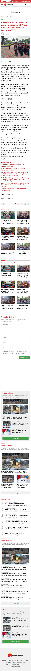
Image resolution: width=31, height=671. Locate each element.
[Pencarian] (29, 4)
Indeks (4, 660)
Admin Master (8, 33)
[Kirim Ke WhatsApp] (28, 204)
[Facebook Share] (15, 204)
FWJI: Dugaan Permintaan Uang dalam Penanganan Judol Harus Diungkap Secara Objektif (15, 598)
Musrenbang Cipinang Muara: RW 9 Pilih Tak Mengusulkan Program (13, 169)
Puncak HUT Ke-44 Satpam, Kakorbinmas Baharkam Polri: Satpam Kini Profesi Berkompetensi (16, 528)
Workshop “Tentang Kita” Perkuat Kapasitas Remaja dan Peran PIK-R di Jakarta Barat (13, 586)
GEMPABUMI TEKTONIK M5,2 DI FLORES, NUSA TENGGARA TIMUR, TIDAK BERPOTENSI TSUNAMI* (20, 424)
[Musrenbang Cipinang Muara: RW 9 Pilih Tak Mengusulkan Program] (23, 215)
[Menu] (2, 4)
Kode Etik (10, 660)
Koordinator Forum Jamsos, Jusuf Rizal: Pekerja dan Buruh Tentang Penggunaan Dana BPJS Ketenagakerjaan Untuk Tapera (17, 522)
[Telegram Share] (25, 204)
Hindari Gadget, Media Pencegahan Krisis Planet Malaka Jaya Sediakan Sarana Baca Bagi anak (17, 510)
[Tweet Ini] (18, 204)
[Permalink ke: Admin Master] (2, 33)
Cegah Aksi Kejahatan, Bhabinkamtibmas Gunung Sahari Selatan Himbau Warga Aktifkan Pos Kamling (15, 184)
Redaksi (26, 660)
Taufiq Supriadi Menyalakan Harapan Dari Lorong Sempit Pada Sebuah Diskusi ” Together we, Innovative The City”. (15, 179)
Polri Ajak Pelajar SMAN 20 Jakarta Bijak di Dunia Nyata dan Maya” (15, 189)
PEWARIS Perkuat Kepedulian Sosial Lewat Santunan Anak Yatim (12, 165)
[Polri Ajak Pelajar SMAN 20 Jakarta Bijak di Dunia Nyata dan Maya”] (23, 246)
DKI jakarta (4, 19)
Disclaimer (9, 662)
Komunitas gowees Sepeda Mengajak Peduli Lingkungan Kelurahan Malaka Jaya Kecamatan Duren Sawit (17, 516)
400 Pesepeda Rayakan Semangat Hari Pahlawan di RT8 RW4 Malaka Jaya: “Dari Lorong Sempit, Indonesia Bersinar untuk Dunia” (15, 174)
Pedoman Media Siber (19, 662)
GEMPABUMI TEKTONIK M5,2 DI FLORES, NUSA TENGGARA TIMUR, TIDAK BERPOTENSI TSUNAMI (14, 418)
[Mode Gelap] (26, 4)
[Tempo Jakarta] (8, 4)
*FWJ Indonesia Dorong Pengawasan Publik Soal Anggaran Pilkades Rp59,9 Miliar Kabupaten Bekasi (15, 592)
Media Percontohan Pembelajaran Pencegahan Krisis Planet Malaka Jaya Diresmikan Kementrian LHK (15, 504)
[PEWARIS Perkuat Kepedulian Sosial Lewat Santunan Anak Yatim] (8, 215)
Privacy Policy (18, 660)
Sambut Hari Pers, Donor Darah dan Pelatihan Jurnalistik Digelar (15, 534)
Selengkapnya (15, 438)
